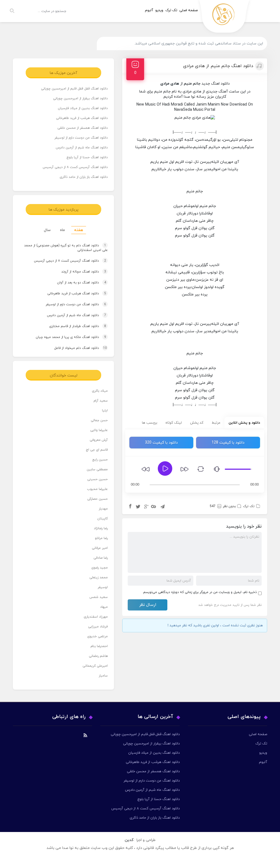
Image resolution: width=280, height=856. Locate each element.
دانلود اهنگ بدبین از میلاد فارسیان (83, 108)
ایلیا (105, 410)
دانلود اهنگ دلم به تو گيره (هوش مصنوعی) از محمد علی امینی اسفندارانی (66, 248)
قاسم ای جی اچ (97, 450)
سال (47, 230)
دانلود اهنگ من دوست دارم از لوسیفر (81, 138)
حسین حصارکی (97, 499)
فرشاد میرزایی (98, 626)
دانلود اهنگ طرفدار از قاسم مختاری (72, 326)
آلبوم (149, 10)
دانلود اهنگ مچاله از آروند (78, 272)
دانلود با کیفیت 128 (228, 442)
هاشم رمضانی (98, 656)
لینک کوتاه (173, 422)
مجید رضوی (99, 567)
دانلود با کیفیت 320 (161, 442)
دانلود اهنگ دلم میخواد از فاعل (75, 348)
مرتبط (216, 422)
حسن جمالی (99, 420)
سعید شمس (98, 597)
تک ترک (171, 10)
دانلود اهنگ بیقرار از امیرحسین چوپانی (80, 98)
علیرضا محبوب (97, 489)
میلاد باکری (100, 391)
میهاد (104, 607)
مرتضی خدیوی (97, 636)
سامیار (103, 676)
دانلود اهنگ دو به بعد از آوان (76, 282)
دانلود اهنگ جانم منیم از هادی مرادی (218, 66)
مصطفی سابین (97, 469)
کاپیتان (102, 518)
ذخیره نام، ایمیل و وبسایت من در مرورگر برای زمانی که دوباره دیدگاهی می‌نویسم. (199, 592)
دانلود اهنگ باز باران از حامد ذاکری (84, 177)
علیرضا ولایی (99, 430)
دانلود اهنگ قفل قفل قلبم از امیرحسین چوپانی (74, 88)
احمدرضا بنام (99, 646)
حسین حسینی (97, 479)
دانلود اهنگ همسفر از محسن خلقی (82, 128)
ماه (62, 230)
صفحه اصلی (188, 10)
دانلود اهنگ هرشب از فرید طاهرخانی (82, 118)
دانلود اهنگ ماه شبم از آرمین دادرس (82, 147)
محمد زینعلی (98, 577)
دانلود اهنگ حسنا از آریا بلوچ (87, 157)
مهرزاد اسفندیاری (96, 617)
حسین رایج (100, 459)
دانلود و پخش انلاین (244, 422)
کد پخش (196, 422)
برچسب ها (149, 422)
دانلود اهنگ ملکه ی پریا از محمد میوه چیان (65, 337)
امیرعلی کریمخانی (95, 666)
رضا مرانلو (101, 538)
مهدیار (103, 509)
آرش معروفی (99, 440)
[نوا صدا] (224, 18)
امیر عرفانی (100, 548)
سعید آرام (101, 401)
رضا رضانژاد (101, 528)
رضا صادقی (101, 558)
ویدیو (159, 10)
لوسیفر (103, 587)
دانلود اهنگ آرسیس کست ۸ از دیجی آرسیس (75, 167)
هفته (78, 230)
